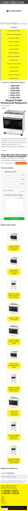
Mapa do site (4, 503)
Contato (2, 501)
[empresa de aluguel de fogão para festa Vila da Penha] (13, 378)
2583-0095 (13, 1)
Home (2, 496)
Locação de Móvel (14, 78)
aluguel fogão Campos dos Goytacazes (14, 413)
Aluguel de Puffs (13, 71)
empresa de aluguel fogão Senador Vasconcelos (13, 437)
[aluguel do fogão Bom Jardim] (13, 308)
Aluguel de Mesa (13, 60)
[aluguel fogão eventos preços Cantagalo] (13, 261)
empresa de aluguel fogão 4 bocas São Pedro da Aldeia (13, 295)
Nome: (23, 174)
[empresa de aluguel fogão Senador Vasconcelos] (13, 426)
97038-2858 (20, 1)
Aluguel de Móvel (13, 67)
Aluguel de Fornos (14, 49)
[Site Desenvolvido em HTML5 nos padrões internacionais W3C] (4, 509)
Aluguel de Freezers (13, 52)
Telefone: (22, 183)
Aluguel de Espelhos (13, 41)
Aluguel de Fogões (14, 45)
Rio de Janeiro (11, 473)
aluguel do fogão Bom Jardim (13, 318)
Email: (23, 179)
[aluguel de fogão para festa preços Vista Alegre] (13, 237)
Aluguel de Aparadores (14, 30)
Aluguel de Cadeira (14, 38)
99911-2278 (13, 3)
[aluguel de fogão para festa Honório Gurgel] (13, 330)
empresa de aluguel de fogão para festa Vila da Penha (13, 389)
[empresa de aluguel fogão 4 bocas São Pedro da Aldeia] (13, 284)
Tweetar (4, 108)
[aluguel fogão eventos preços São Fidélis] (13, 354)
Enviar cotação (14, 218)
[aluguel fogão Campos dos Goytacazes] (13, 402)
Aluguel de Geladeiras (14, 56)
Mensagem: (20, 198)
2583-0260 (5, 1)
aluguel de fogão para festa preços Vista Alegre (14, 248)
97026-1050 (21, 3)
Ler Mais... (4, 150)
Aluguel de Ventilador (14, 74)
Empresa (3, 497)
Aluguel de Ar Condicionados (14, 34)
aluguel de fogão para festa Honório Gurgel (14, 341)
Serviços (14, 27)
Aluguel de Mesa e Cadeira (14, 63)
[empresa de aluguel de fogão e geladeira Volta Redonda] (13, 450)
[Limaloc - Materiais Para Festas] (14, 8)
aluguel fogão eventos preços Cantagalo (14, 271)
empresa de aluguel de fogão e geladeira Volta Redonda (13, 461)
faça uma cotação (21, 163)
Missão (2, 499)
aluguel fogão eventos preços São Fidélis (13, 365)
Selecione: (4, 473)
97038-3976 (5, 3)
